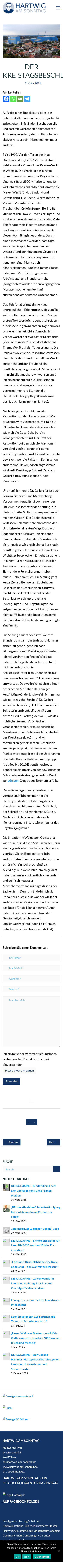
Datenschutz (42, 1556)
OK (17, 1556)
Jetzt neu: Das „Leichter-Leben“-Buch (35, 1228)
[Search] (56, 1169)
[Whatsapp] (13, 99)
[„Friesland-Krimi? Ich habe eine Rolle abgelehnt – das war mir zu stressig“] (6, 1263)
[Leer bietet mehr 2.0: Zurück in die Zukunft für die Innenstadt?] (6, 1317)
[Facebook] (6, 99)
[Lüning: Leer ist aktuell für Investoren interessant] (6, 1301)
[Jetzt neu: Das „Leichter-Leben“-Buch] (6, 1229)
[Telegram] (27, 99)
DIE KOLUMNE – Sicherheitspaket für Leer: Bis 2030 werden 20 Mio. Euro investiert (35, 1245)
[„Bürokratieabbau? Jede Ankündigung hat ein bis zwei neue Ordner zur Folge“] (6, 1208)
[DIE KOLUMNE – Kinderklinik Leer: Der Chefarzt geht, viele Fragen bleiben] (6, 1187)
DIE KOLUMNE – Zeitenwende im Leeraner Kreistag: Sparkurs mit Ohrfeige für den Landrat (32, 1283)
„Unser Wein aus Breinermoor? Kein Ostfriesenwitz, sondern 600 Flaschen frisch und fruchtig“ (35, 1337)
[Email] (20, 99)
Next (52, 1142)
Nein (26, 1556)
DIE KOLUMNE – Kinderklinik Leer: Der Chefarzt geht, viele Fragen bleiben (33, 1190)
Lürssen (13, 780)
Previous (13, 1142)
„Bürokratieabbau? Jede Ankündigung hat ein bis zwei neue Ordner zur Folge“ (35, 1211)
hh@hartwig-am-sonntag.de (19, 1461)
